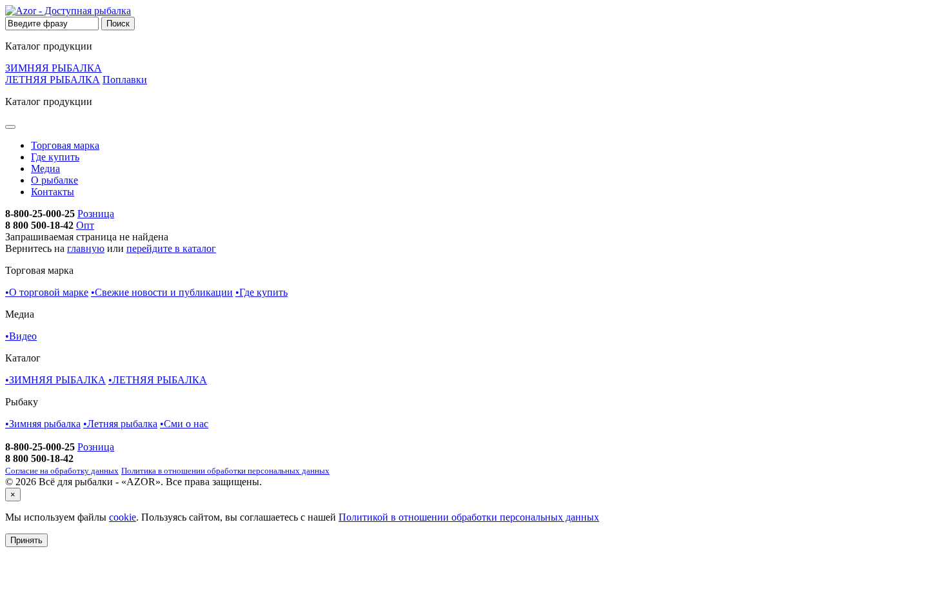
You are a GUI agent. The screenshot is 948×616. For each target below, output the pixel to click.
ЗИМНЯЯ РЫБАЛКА (53, 68)
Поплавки (125, 79)
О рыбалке (54, 180)
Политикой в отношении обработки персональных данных (469, 517)
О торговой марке (46, 292)
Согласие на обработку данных (62, 471)
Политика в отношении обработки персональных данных (225, 471)
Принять (26, 540)
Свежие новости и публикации (162, 292)
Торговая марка (65, 145)
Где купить (55, 156)
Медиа (45, 168)
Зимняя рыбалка (43, 423)
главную (85, 248)
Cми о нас (184, 423)
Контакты (52, 191)
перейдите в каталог (171, 248)
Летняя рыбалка (120, 423)
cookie (122, 517)
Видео (21, 336)
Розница (95, 213)
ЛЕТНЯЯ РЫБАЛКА (52, 79)
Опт (85, 225)
